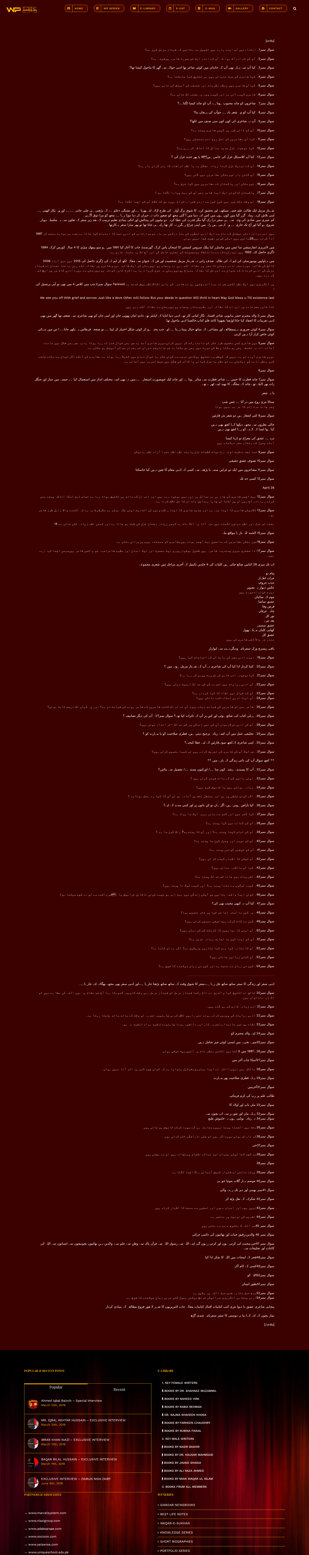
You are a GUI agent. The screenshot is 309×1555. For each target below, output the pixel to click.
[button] (294, 8)
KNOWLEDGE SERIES (176, 1532)
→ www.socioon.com (40, 1536)
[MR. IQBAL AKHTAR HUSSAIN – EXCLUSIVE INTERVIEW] (33, 1423)
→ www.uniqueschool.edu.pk (46, 1552)
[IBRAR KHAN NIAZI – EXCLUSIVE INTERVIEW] (33, 1443)
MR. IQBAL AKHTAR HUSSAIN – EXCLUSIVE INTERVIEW (83, 1420)
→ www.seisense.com (41, 1544)
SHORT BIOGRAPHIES (176, 1541)
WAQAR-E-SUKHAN (175, 1523)
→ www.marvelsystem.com (45, 1513)
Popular (56, 1387)
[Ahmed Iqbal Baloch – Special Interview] (33, 1404)
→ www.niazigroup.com (42, 1521)
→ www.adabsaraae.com (43, 1529)
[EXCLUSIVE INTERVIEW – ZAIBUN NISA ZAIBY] (33, 1482)
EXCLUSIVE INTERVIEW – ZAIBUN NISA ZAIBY (76, 1479)
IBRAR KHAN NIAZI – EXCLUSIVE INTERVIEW (75, 1440)
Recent (119, 1389)
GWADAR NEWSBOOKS (177, 1505)
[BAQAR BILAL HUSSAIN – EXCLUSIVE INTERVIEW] (33, 1462)
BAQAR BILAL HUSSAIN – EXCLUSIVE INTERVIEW (79, 1459)
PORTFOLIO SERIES (175, 1551)
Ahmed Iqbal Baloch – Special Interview (71, 1401)
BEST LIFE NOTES (174, 1514)
